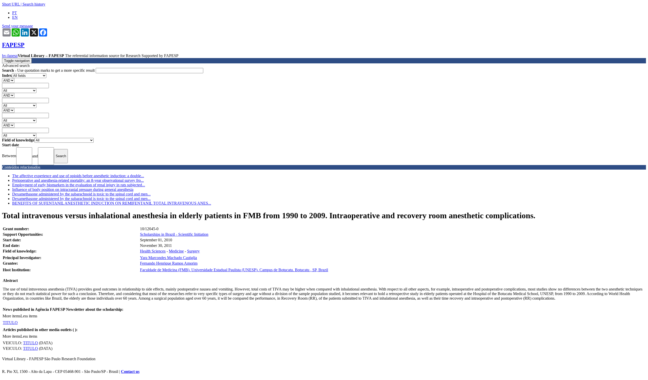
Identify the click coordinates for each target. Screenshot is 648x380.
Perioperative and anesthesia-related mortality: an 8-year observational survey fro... (78, 180)
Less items (29, 316)
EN (15, 17)
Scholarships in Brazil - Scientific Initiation (174, 234)
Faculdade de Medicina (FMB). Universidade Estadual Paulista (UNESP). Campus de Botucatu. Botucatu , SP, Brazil (234, 270)
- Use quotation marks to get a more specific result (49, 70)
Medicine (176, 251)
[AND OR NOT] (8, 80)
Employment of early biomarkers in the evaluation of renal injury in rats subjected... (78, 185)
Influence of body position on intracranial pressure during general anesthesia (72, 189)
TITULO (10, 322)
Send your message (17, 26)
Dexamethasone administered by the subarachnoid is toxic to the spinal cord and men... (81, 194)
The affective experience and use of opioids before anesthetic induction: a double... (78, 176)
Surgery (193, 251)
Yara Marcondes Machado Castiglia (168, 258)
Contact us (130, 371)
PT (14, 13)
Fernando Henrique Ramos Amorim (168, 263)
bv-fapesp (10, 55)
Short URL (11, 4)
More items (12, 316)
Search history (34, 4)
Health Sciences (153, 251)
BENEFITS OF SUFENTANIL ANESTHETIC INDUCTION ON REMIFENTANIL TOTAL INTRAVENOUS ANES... (111, 203)
